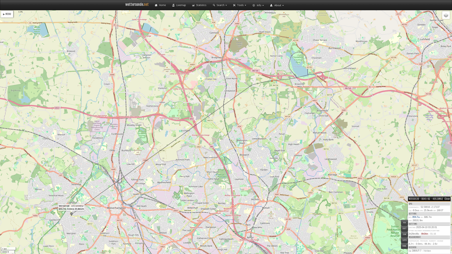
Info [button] (259, 5)
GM (404, 234)
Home (162, 5)
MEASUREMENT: (415, 237)
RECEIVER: (413, 247)
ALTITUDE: (413, 213)
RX (404, 223)
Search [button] (220, 5)
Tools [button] (240, 5)
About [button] (278, 5)
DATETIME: (413, 224)
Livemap (181, 5)
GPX (405, 240)
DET (404, 228)
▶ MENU (7, 14)
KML (404, 246)
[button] (71, 214)
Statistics (200, 5)
